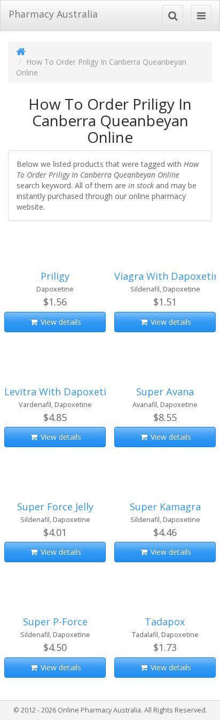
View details (59, 322)
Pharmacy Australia (53, 13)
